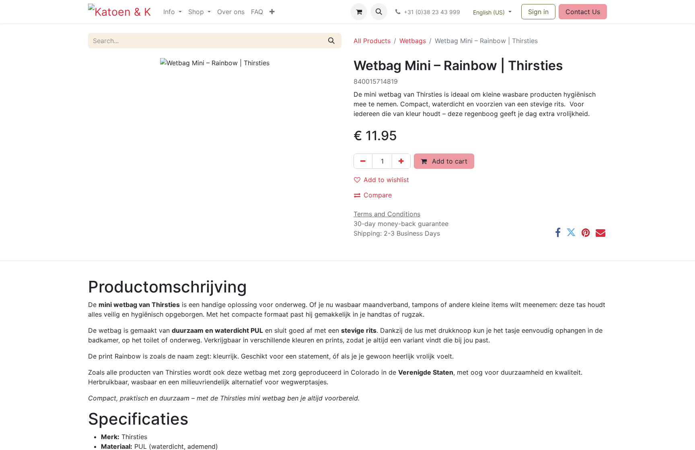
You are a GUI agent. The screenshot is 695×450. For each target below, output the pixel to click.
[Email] (600, 232)
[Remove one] (363, 161)
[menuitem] (172, 12)
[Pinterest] (586, 232)
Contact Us (582, 12)
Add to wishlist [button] (386, 180)
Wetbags (412, 41)
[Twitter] (571, 232)
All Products (372, 41)
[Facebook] (558, 232)
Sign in (538, 12)
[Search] (331, 40)
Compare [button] (378, 195)
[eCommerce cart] (358, 11)
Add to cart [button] (448, 161)
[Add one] (401, 161)
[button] (378, 11)
